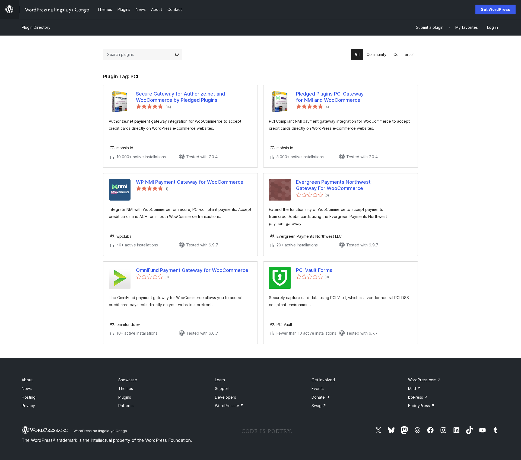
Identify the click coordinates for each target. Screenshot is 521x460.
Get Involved (323, 379)
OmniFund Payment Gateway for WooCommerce (192, 270)
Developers (225, 397)
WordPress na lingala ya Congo (100, 431)
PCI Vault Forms (314, 270)
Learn (220, 379)
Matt (414, 388)
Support (222, 388)
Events (318, 388)
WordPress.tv (229, 405)
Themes (125, 388)
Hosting (29, 397)
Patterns (126, 405)
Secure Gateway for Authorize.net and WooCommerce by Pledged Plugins (180, 97)
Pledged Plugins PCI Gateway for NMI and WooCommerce (330, 97)
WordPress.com (424, 379)
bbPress (418, 397)
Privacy (28, 405)
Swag (319, 405)
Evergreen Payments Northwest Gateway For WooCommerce (333, 185)
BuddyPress (421, 405)
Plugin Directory (36, 27)
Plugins (124, 397)
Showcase (127, 379)
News (27, 388)
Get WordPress (495, 9)
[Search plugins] (176, 54)
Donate (320, 397)
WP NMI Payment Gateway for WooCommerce (189, 182)
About (27, 379)
